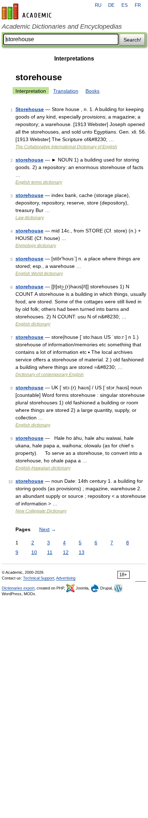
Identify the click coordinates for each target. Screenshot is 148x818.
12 (66, 552)
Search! (132, 40)
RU (98, 5)
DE (111, 5)
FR (138, 5)
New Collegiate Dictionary (40, 511)
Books (92, 91)
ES (124, 5)
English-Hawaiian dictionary (42, 468)
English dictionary (32, 324)
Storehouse (29, 109)
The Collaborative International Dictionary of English (66, 146)
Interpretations (74, 59)
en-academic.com (28, 11)
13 (81, 552)
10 (34, 552)
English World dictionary (39, 273)
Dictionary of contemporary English (49, 374)
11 (49, 552)
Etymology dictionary (35, 245)
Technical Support (38, 578)
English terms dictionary (38, 182)
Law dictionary (29, 217)
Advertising (65, 578)
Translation (65, 91)
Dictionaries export (18, 588)
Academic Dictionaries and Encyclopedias (62, 26)
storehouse (29, 160)
